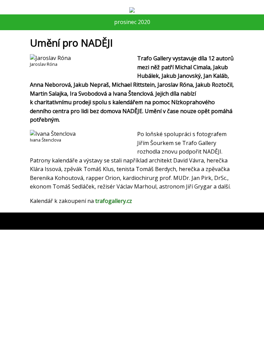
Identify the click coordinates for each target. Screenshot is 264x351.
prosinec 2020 (132, 22)
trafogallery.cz (113, 201)
